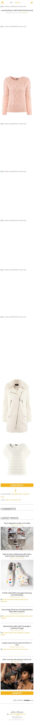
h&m (2, 497)
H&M (7, 500)
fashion (25, 494)
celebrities (16, 494)
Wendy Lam (25, 12)
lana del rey (15, 500)
